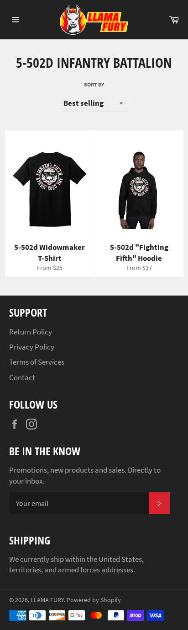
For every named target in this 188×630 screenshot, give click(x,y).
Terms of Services (36, 362)
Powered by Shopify (94, 600)
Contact (22, 377)
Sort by (94, 84)
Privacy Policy (31, 347)
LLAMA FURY (47, 600)
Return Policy (30, 332)
